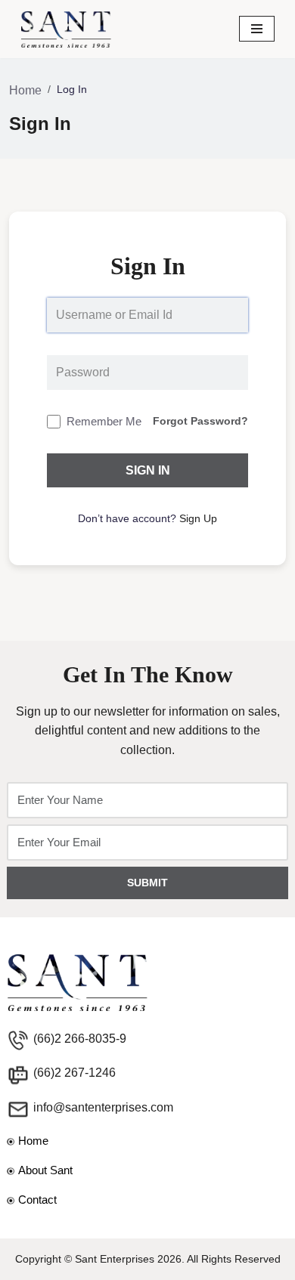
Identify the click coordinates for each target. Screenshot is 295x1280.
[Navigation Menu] (257, 29)
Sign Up (198, 518)
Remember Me (104, 421)
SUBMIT (147, 883)
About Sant (45, 1170)
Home (25, 90)
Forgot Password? (200, 421)
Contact (37, 1199)
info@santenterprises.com (103, 1107)
